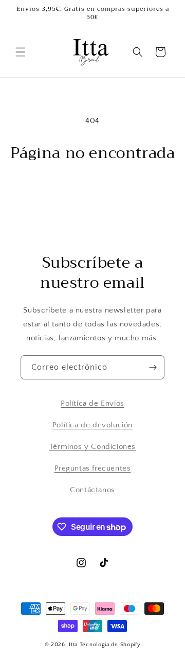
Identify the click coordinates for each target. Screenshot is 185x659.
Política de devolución (92, 425)
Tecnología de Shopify (110, 644)
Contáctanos (92, 489)
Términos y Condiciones (92, 446)
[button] (20, 52)
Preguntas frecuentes (92, 468)
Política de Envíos (92, 403)
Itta (74, 644)
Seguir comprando (92, 190)
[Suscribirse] (152, 367)
